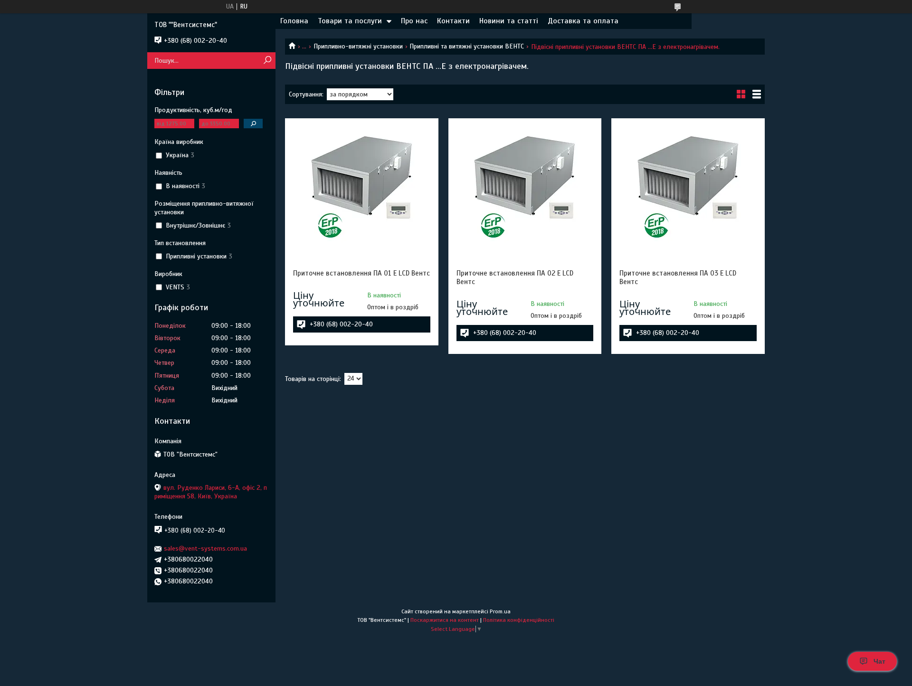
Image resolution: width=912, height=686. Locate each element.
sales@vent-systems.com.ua (205, 548)
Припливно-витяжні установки (358, 46)
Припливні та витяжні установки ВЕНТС (466, 46)
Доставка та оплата (583, 21)
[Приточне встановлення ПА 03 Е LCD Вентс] (687, 185)
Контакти (453, 21)
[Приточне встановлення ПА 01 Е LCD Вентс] (361, 185)
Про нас (414, 21)
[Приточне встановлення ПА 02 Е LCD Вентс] (524, 185)
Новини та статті (508, 21)
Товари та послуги (350, 21)
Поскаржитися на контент (444, 620)
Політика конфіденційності (518, 620)
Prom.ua (500, 611)
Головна (294, 21)
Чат (879, 661)
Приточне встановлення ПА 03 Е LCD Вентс (677, 277)
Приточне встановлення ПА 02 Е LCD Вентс (514, 277)
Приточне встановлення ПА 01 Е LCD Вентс (361, 273)
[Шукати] (267, 60)
